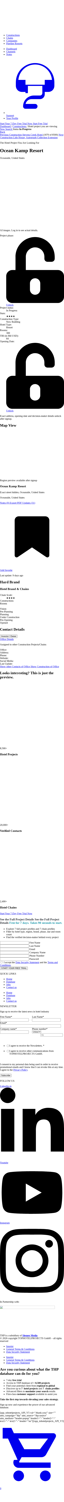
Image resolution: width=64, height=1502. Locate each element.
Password (34, 959)
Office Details (7, 639)
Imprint (9, 1346)
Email (32, 949)
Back (2, 132)
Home (9, 979)
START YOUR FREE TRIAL (14, 968)
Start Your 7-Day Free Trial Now (16, 913)
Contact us (11, 987)
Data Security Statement (27, 962)
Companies (11, 40)
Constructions (13, 35)
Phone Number (36, 955)
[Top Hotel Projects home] (32, 30)
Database (10, 981)
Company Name (37, 952)
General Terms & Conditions (20, 1349)
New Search (6, 129)
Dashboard (5, 126)
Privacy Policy (20, 1070)
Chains (9, 38)
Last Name (34, 946)
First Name (34, 942)
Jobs (8, 984)
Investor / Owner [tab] (8, 636)
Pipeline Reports (14, 43)
